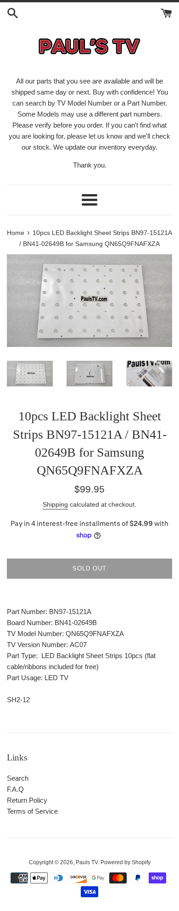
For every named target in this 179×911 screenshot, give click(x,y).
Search (17, 778)
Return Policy (27, 800)
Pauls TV (87, 862)
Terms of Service (32, 811)
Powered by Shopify (126, 862)
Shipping (55, 504)
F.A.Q (15, 789)
